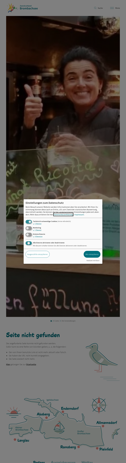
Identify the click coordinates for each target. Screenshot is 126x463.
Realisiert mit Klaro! (93, 260)
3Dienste (37, 236)
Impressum (79, 214)
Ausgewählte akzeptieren (37, 254)
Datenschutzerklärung (63, 214)
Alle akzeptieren (92, 254)
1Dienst (37, 224)
